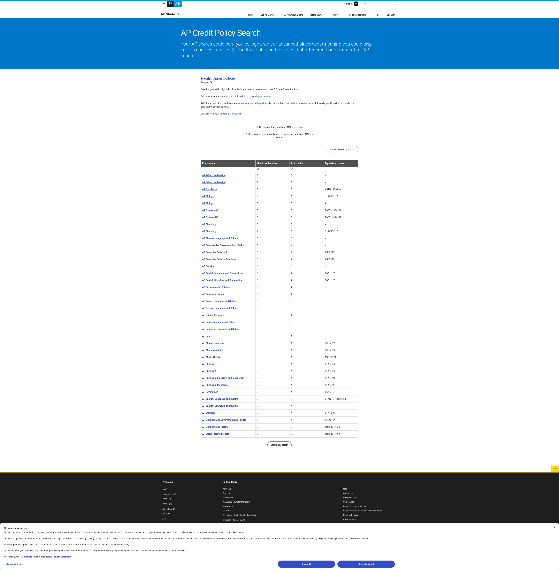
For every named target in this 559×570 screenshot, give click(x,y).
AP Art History (209, 189)
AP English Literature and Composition (222, 280)
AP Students (170, 14)
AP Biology (208, 196)
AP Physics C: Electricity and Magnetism (223, 378)
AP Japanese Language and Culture (221, 329)
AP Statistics (208, 413)
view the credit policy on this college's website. (247, 96)
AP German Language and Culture (220, 308)
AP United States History (215, 426)
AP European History (213, 294)
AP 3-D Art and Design (213, 182)
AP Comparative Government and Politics (223, 245)
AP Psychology (210, 392)
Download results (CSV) (340, 149)
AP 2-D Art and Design (213, 175)
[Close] (554, 527)
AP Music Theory (211, 357)
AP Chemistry (209, 224)
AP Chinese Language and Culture (220, 238)
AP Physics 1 (209, 364)
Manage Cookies (14, 564)
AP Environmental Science (216, 287)
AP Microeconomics (212, 350)
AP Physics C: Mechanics (215, 385)
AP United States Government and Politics (224, 420)
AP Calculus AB (210, 210)
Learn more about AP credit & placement (221, 113)
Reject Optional (366, 564)
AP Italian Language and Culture (219, 322)
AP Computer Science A (214, 252)
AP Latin (206, 336)
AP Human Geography (213, 315)
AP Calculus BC (210, 217)
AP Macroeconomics (213, 343)
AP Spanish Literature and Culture (220, 406)
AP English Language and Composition (222, 273)
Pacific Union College (218, 78)
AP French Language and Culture (219, 301)
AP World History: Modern (215, 433)
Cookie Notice (28, 556)
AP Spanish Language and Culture (220, 399)
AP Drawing (208, 266)
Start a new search (279, 445)
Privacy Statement (62, 556)
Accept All (306, 564)
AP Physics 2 (209, 371)
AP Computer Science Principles (219, 259)
